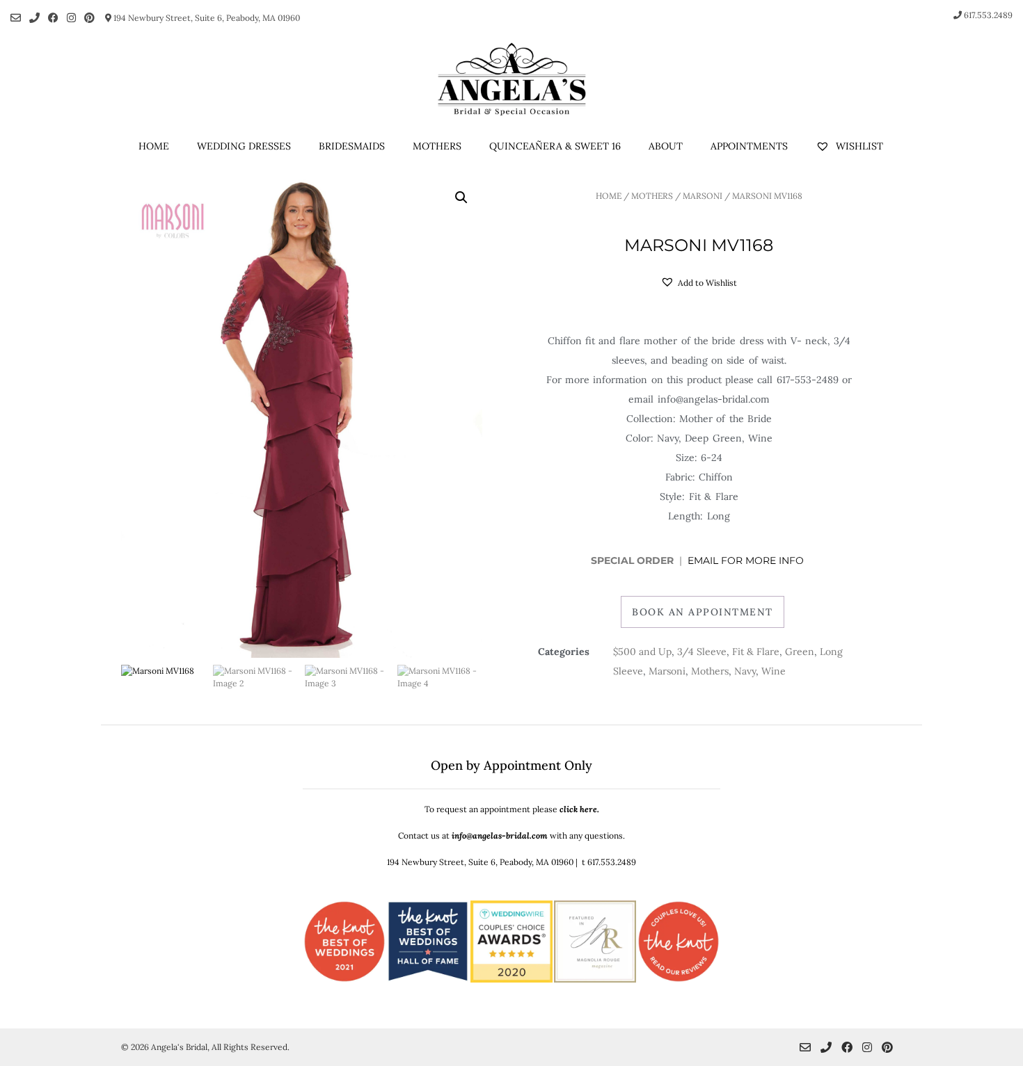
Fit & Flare (755, 651)
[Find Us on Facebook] (53, 17)
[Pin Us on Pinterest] (89, 17)
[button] (461, 197)
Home (153, 146)
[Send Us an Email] (15, 17)
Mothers (437, 146)
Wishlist (858, 146)
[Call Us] (34, 17)
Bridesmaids (352, 146)
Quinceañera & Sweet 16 (555, 146)
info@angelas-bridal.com (500, 835)
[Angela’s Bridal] (511, 79)
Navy (745, 671)
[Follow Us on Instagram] (71, 17)
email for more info (747, 560)
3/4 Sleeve (702, 651)
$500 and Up (642, 651)
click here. (579, 809)
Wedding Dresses (244, 146)
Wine (773, 671)
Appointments (749, 146)
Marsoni (702, 196)
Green (799, 651)
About (666, 146)
